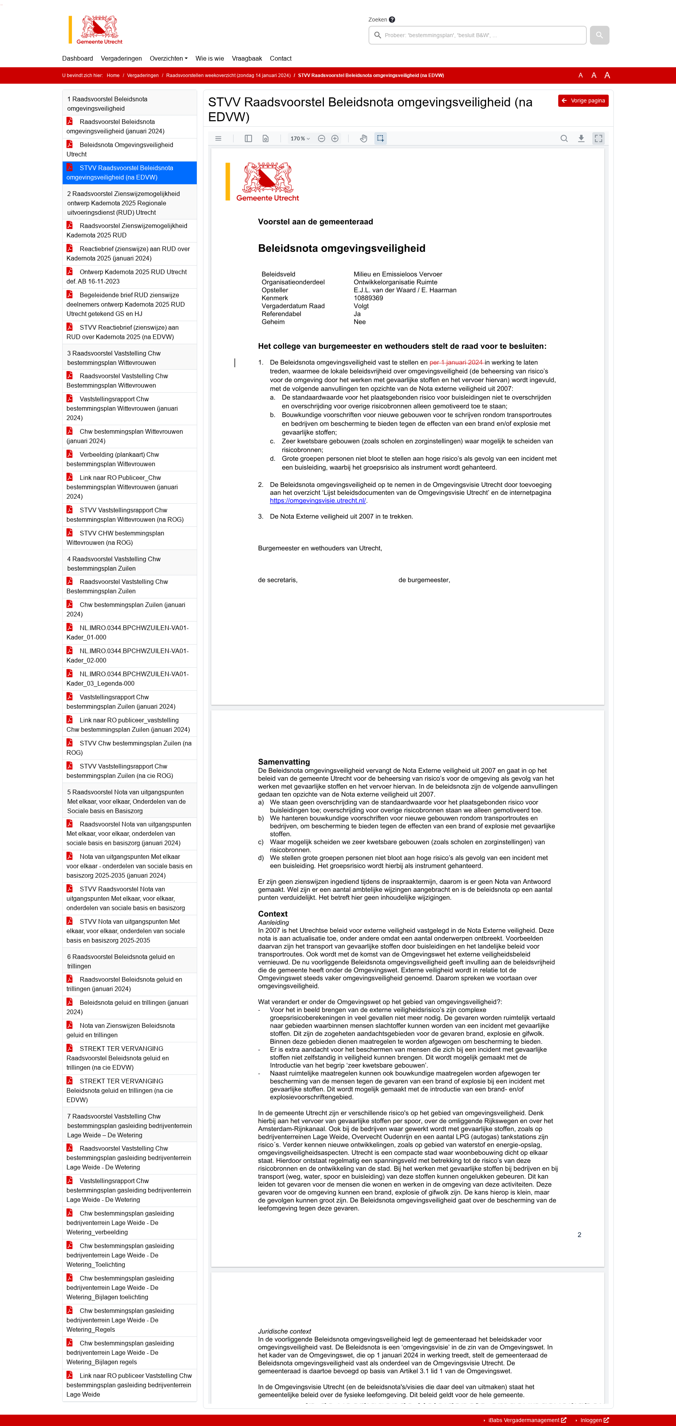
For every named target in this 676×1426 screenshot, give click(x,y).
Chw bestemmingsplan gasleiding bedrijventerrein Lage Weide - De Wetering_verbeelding (120, 1223)
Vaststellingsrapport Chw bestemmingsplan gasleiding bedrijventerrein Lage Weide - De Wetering (129, 1190)
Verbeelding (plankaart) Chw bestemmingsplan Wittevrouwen (113, 459)
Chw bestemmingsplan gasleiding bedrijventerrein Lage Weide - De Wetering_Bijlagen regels (120, 1352)
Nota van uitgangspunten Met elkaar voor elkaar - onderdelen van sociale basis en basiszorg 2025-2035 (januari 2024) (129, 866)
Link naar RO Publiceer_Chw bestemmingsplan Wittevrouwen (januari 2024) (122, 487)
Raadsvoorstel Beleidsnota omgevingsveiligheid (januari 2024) (115, 127)
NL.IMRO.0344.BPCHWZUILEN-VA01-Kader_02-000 (128, 656)
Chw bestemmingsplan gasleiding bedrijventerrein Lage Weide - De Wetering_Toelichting (120, 1255)
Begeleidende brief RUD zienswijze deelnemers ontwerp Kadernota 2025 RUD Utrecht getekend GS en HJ (126, 304)
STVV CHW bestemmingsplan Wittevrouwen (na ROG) (115, 538)
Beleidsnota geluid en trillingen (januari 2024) (128, 1007)
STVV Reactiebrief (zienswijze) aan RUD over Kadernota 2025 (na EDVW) (123, 332)
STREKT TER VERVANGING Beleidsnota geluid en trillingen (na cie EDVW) (120, 1090)
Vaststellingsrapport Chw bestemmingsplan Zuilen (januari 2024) (121, 702)
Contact (280, 58)
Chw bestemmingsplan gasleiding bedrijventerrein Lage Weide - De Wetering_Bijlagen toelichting (120, 1287)
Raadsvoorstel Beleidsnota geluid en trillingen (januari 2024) (124, 984)
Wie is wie (210, 58)
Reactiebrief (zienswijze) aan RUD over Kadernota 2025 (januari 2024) (128, 254)
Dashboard (77, 58)
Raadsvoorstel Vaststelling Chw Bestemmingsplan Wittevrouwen (117, 381)
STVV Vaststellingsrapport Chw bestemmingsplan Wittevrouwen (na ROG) (125, 515)
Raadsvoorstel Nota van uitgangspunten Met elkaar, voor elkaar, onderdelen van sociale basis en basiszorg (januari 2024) (129, 833)
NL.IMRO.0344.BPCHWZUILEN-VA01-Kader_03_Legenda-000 (128, 679)
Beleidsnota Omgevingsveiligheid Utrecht (120, 150)
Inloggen (591, 1420)
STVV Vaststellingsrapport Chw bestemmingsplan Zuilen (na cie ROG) (120, 771)
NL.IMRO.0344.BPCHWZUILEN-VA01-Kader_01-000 (128, 633)
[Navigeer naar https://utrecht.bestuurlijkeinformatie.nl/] (99, 29)
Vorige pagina (587, 100)
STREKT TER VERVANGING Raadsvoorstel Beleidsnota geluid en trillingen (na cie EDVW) (118, 1058)
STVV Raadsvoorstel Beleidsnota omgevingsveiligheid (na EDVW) (120, 173)
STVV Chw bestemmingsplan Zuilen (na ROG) (129, 748)
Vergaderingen (121, 58)
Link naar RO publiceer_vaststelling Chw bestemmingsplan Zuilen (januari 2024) (128, 725)
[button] (599, 35)
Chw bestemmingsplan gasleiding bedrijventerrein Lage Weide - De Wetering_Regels (120, 1320)
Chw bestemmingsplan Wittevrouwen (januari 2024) (125, 436)
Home (113, 75)
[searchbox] (478, 35)
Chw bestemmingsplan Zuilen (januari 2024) (126, 610)
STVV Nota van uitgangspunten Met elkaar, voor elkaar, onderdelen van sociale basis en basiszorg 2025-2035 (126, 931)
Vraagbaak (247, 58)
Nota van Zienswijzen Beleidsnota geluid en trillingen (121, 1030)
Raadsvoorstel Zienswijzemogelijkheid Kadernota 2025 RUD (127, 231)
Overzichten (166, 58)
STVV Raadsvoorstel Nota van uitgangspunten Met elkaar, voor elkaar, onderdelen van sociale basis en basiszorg (126, 898)
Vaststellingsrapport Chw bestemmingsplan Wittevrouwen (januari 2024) (122, 408)
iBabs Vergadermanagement (524, 1420)
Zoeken (378, 19)
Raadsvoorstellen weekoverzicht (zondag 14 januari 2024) (228, 75)
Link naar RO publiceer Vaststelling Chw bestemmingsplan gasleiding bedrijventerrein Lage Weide (129, 1385)
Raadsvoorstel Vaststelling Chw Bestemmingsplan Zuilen (117, 586)
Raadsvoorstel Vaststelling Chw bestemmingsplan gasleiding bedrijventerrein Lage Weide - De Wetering (129, 1158)
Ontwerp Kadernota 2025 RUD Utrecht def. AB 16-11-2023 (127, 277)
